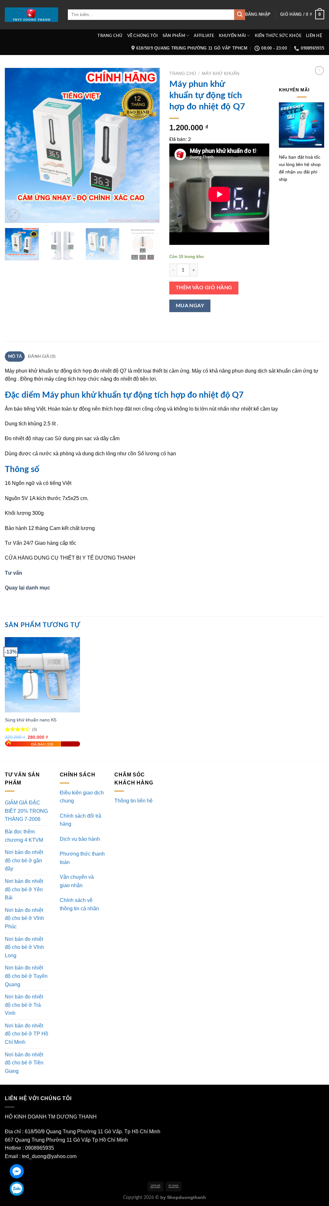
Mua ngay (190, 305)
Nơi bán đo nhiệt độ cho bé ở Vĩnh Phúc (24, 918)
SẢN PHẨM (174, 36)
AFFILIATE (204, 36)
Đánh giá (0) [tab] (42, 356)
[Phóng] (13, 215)
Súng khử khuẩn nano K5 (31, 719)
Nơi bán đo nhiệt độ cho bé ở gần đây (24, 860)
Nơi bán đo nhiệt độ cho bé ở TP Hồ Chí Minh (26, 1034)
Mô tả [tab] (15, 356)
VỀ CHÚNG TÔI (142, 36)
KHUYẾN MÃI (232, 36)
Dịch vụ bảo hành (80, 839)
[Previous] (16, 145)
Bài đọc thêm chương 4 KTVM (24, 836)
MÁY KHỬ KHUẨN (220, 73)
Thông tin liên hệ (133, 800)
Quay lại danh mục (27, 587)
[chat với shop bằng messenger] (17, 1171)
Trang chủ (182, 73)
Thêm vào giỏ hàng (204, 287)
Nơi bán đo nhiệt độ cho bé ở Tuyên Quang (26, 976)
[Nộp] (239, 14)
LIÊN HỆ (314, 36)
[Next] (148, 145)
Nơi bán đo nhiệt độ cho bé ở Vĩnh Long (24, 947)
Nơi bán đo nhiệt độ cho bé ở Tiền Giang (24, 1063)
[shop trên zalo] (17, 1189)
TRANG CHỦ (109, 36)
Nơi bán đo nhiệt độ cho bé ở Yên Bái (24, 889)
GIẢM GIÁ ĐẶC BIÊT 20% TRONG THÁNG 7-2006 (26, 811)
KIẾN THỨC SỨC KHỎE (278, 36)
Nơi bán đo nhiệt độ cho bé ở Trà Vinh (24, 1005)
